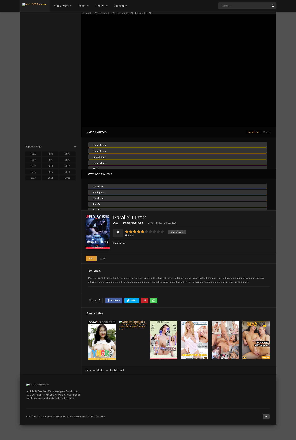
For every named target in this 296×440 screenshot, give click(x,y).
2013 (33, 178)
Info (91, 258)
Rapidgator (98, 192)
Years (81, 5)
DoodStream (99, 145)
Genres (99, 5)
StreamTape (99, 163)
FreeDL (96, 204)
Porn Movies (60, 5)
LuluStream (98, 157)
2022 (33, 160)
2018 (50, 166)
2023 (67, 154)
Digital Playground (133, 222)
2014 (67, 172)
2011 (67, 178)
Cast (102, 258)
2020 (115, 222)
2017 (67, 166)
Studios (119, 5)
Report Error (253, 132)
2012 (50, 178)
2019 (33, 166)
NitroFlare (98, 186)
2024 (50, 154)
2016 (33, 172)
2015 (50, 172)
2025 (33, 154)
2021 (50, 160)
